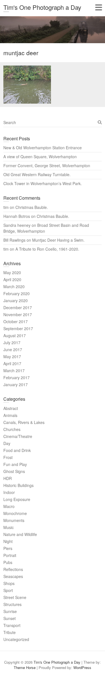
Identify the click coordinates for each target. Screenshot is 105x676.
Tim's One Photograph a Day (42, 7)
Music (8, 527)
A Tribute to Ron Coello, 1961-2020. (47, 249)
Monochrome (15, 513)
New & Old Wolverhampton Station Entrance (42, 147)
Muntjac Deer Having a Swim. (58, 240)
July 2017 (11, 342)
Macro (9, 506)
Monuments (13, 520)
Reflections (13, 569)
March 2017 (14, 370)
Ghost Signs (14, 471)
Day (6, 443)
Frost (8, 457)
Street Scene (14, 597)
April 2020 (12, 279)
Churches (11, 429)
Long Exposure (16, 499)
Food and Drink (17, 450)
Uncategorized (16, 639)
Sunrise (10, 611)
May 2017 (12, 356)
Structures (12, 604)
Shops (9, 583)
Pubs (7, 562)
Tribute (9, 632)
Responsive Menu (98, 7)
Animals (10, 415)
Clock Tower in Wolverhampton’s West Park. (42, 183)
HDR (7, 478)
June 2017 (12, 349)
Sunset (9, 618)
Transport (11, 625)
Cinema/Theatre (17, 436)
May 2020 (12, 272)
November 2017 (17, 314)
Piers (7, 548)
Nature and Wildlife (20, 534)
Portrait (9, 555)
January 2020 (15, 300)
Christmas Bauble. (31, 207)
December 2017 (17, 307)
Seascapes (13, 576)
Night (8, 541)
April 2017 (12, 363)
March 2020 (14, 286)
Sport (8, 590)
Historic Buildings (18, 485)
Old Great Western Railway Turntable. (37, 174)
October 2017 (15, 321)
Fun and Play (15, 464)
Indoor (9, 492)
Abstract (10, 408)
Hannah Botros (16, 216)
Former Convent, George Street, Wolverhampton (46, 165)
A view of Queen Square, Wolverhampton (40, 156)
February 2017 (16, 377)
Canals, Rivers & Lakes (24, 422)
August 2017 (14, 335)
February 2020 (16, 293)
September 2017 (18, 328)
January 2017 (15, 384)
